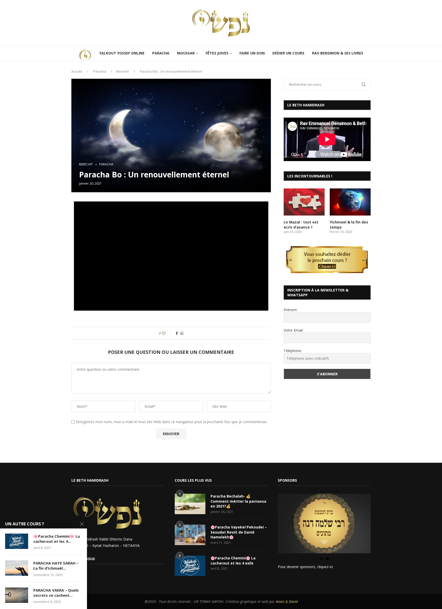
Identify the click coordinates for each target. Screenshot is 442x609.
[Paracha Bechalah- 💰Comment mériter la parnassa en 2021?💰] (190, 504)
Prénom (290, 309)
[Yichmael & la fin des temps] (350, 202)
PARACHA (160, 53)
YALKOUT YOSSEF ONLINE (122, 53)
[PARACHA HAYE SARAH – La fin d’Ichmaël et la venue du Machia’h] (16, 568)
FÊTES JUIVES (217, 53)
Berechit (122, 71)
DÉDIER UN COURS (288, 53)
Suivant (379, 522)
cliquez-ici (325, 566)
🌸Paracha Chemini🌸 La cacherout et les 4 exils (233, 561)
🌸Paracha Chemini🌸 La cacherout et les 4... (56, 539)
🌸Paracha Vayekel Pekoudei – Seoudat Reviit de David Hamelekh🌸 (239, 532)
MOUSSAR (186, 53)
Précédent (269, 522)
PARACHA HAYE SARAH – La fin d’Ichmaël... (56, 565)
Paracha (99, 71)
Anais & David (287, 601)
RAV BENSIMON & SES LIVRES (337, 53)
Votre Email (293, 330)
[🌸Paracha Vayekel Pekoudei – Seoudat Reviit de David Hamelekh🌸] (190, 535)
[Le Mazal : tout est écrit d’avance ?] (304, 202)
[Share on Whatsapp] (181, 333)
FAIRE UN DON (252, 53)
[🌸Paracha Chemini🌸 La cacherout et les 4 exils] (190, 566)
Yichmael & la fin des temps (349, 225)
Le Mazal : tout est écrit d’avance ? (301, 225)
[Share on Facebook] (177, 333)
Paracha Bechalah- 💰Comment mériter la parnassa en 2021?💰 (238, 501)
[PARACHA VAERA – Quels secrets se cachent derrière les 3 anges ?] (16, 595)
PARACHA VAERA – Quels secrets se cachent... (56, 593)
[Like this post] (167, 333)
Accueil (76, 71)
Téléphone (292, 350)
